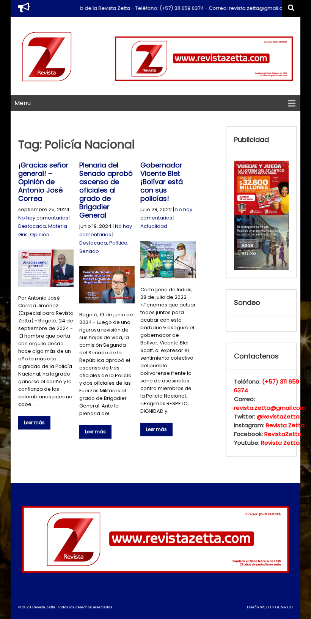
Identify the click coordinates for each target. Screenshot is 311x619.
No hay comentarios (43, 217)
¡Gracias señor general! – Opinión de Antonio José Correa (43, 181)
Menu (22, 103)
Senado (89, 251)
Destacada (32, 226)
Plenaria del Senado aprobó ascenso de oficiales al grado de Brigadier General (106, 190)
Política (118, 242)
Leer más (34, 422)
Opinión (39, 234)
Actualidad (153, 226)
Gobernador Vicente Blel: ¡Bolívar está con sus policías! (161, 181)
